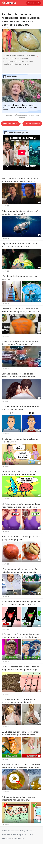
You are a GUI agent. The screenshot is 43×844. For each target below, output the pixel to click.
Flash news (37, 3)
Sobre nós (6, 835)
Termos (30, 835)
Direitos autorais (18, 838)
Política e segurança (18, 835)
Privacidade (6, 838)
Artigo (30, 3)
